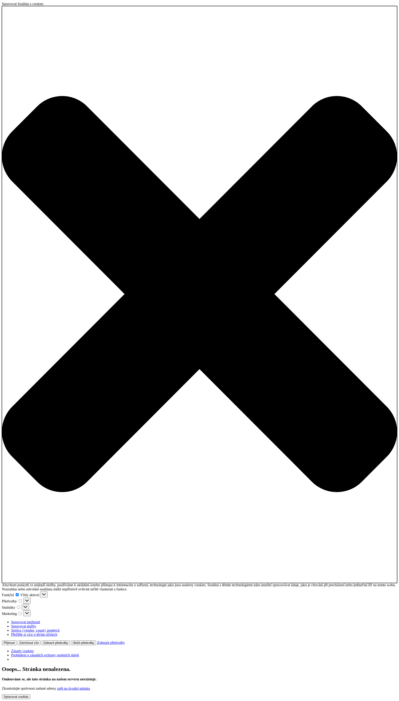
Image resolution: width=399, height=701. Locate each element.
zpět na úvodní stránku (73, 688)
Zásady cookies (22, 651)
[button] (199, 294)
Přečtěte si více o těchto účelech (34, 634)
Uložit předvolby (83, 643)
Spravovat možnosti (25, 622)
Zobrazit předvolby (55, 643)
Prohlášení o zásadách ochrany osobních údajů (45, 655)
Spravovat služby (23, 626)
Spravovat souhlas (16, 696)
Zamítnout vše (29, 643)
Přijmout (9, 643)
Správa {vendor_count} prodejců (35, 630)
